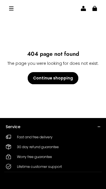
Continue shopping (53, 78)
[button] (11, 8)
